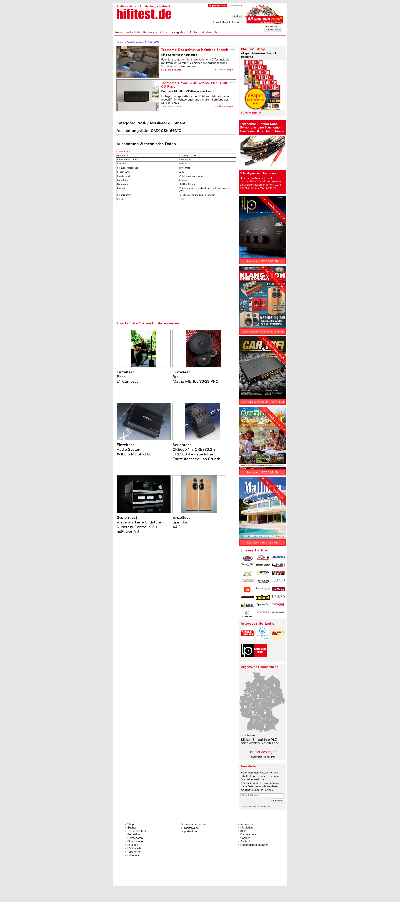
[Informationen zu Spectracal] (263, 606)
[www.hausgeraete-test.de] (262, 642)
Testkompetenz (136, 831)
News (119, 32)
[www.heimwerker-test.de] (277, 642)
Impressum (247, 824)
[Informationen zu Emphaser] (278, 566)
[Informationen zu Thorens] (278, 606)
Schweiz (249, 735)
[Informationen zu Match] (263, 590)
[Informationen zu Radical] (247, 606)
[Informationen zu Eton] (263, 574)
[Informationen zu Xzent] (263, 614)
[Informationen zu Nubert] (263, 598)
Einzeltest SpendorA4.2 (181, 522)
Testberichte (132, 32)
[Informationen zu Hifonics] (278, 582)
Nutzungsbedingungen (254, 845)
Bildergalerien (135, 841)
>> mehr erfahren (251, 112)
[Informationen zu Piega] (278, 598)
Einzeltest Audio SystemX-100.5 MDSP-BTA (134, 449)
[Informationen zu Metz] (278, 590)
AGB (243, 831)
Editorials (133, 855)
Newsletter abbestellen (257, 806)
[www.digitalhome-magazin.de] (247, 642)
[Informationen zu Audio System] (263, 558)
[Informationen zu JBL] (247, 590)
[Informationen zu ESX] (247, 574)
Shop (217, 32)
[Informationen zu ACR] (247, 558)
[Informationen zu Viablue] (247, 614)
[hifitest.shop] (260, 660)
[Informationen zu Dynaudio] (263, 566)
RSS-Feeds (134, 848)
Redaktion (133, 834)
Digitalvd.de (191, 828)
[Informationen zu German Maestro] (278, 574)
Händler (192, 32)
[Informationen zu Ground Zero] (247, 582)
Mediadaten (247, 827)
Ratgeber (205, 32)
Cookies (245, 838)
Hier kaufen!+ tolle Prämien (273, 28)
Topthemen (134, 852)
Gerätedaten (135, 838)
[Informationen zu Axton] (278, 558)
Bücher (131, 827)
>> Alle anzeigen (224, 69)
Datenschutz (248, 834)
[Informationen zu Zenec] (278, 614)
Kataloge (132, 845)
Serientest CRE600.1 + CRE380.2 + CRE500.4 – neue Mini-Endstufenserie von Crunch (196, 451)
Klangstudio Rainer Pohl (262, 756)
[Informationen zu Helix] (263, 582)
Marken (164, 32)
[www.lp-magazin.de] (247, 660)
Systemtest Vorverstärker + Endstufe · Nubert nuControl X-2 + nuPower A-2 (140, 524)
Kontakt (245, 841)
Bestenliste (150, 32)
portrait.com (191, 831)
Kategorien (178, 32)
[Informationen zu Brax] (247, 566)
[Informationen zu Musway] (247, 598)
